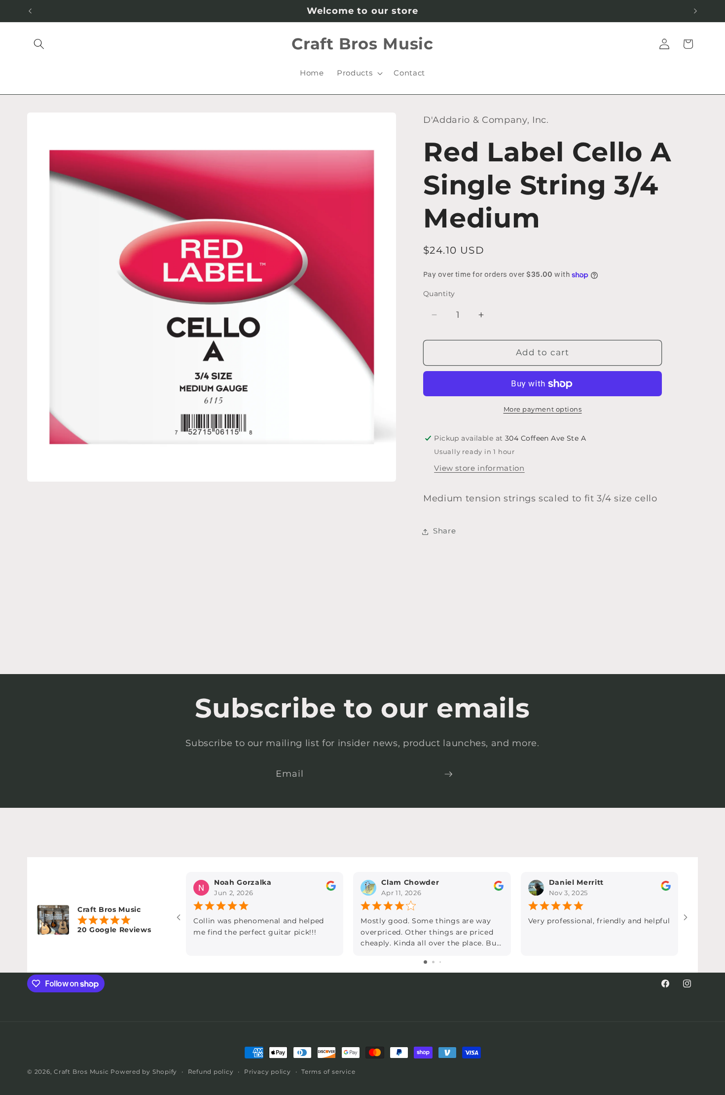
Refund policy (211, 1071)
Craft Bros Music (81, 1071)
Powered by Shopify (143, 1071)
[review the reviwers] (331, 888)
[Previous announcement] (30, 10)
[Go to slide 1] (425, 962)
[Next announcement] (695, 10)
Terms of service (328, 1071)
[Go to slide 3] (440, 962)
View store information (479, 468)
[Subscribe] (448, 774)
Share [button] (444, 531)
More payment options (543, 410)
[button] (39, 44)
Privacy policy (267, 1071)
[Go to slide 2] (433, 962)
